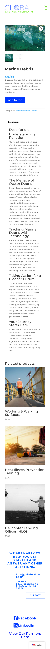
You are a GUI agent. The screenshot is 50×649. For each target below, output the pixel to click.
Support (35, 595)
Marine (34, 110)
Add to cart (15, 100)
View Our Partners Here (25, 635)
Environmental (23, 110)
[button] (41, 28)
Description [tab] (13, 122)
